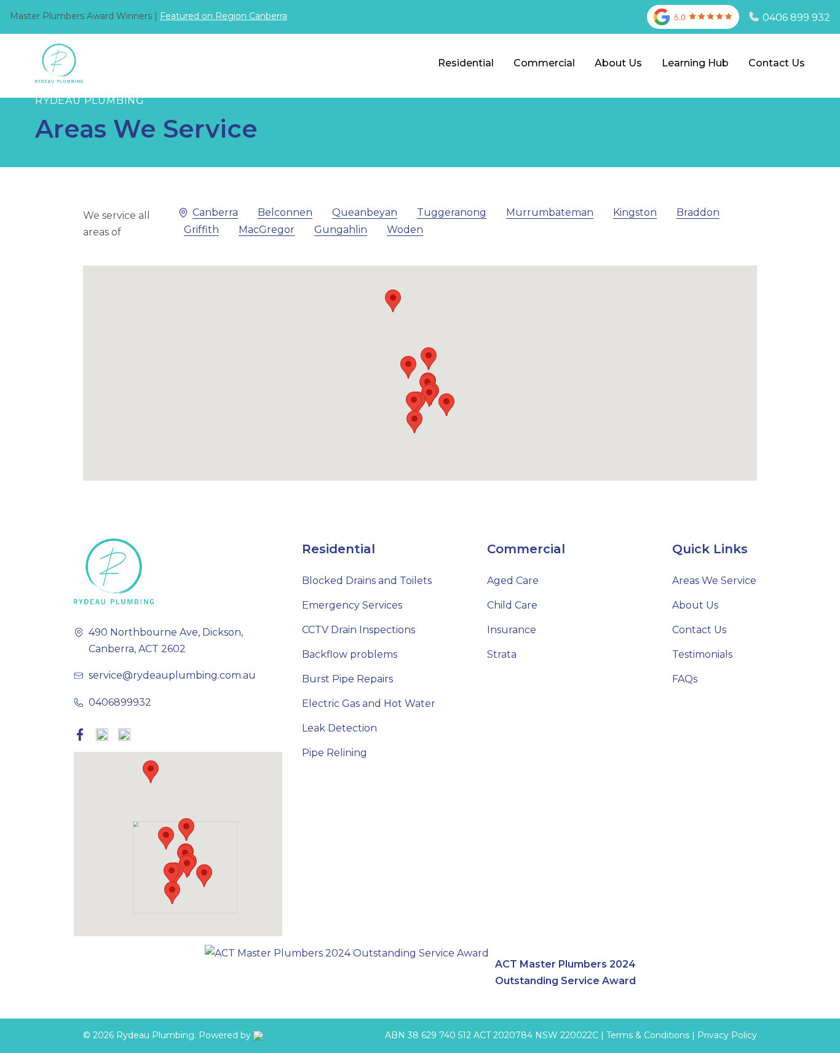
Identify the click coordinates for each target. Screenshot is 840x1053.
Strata (502, 654)
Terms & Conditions (647, 1035)
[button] (446, 404)
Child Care (512, 605)
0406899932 (120, 702)
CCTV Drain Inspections (358, 630)
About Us (618, 63)
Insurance (511, 630)
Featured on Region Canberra (223, 16)
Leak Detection (339, 728)
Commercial (544, 63)
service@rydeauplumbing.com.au (172, 675)
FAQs (684, 679)
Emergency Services (352, 605)
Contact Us (776, 63)
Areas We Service (714, 580)
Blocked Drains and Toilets (367, 580)
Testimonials (702, 654)
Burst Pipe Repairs (347, 679)
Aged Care (513, 580)
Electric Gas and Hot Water (368, 703)
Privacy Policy (727, 1035)
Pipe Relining (334, 753)
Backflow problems (349, 654)
